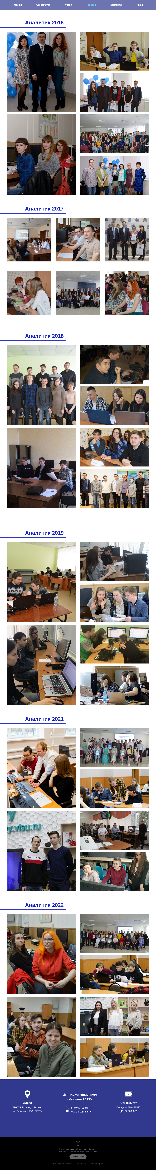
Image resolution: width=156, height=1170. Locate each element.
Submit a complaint (96, 1164)
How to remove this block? (62, 1164)
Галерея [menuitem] (91, 4)
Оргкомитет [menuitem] (43, 4)
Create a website (78, 1157)
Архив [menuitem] (140, 4)
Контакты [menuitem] (116, 4)
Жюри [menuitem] (68, 4)
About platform (80, 1164)
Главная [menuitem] (17, 4)
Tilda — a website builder (87, 1149)
